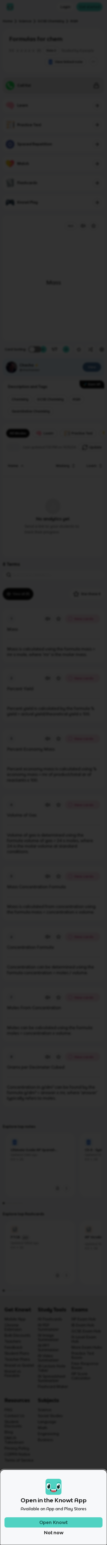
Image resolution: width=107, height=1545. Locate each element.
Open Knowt (53, 1522)
